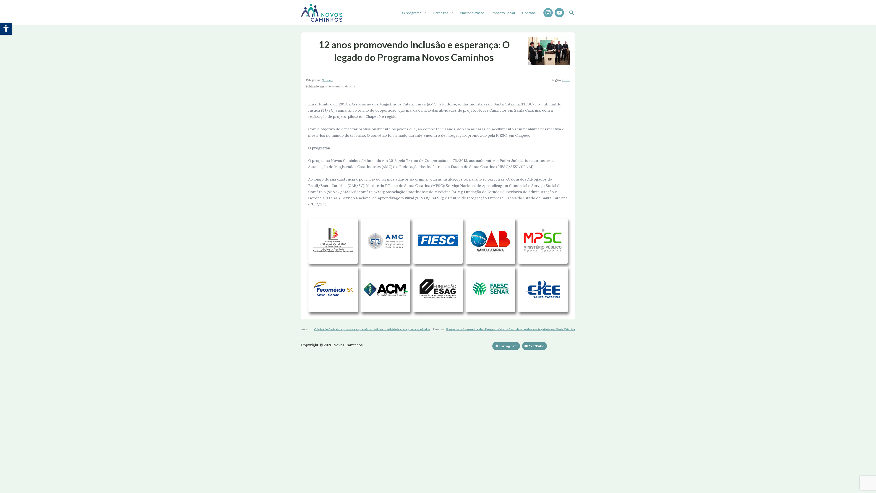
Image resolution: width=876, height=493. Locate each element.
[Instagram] (548, 12)
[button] (6, 29)
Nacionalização (472, 12)
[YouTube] (559, 12)
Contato (528, 12)
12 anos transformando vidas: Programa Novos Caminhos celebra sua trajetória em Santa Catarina (510, 329)
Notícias (327, 80)
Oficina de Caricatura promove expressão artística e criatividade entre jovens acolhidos (372, 329)
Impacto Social (503, 12)
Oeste (566, 80)
